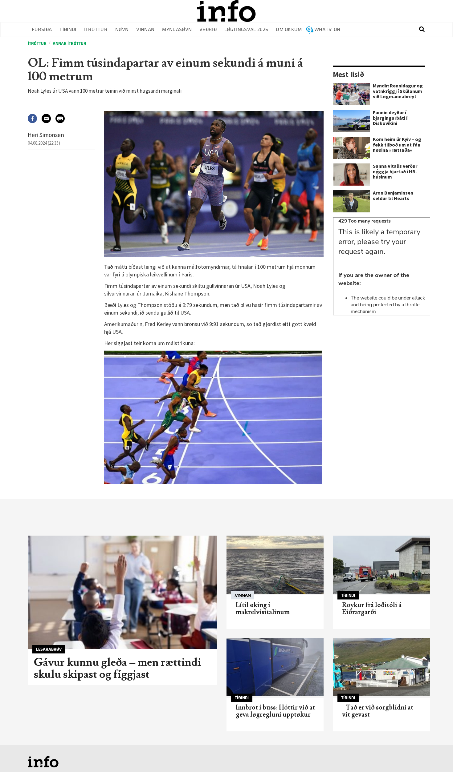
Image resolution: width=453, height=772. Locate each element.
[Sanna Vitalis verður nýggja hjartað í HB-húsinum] (351, 174)
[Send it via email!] (48, 118)
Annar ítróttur (69, 43)
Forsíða (42, 29)
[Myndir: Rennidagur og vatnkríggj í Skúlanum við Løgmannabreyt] (351, 94)
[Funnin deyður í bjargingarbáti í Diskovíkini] (351, 121)
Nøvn (122, 29)
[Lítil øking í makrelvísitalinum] (275, 565)
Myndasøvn (177, 29)
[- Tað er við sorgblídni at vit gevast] (381, 667)
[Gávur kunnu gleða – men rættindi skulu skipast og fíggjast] (122, 592)
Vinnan (145, 29)
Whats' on (327, 29)
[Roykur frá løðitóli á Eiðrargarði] (381, 565)
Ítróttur (96, 29)
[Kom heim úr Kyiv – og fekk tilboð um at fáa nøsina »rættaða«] (351, 148)
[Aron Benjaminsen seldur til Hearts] (351, 201)
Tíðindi (67, 29)
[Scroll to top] (436, 755)
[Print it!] (62, 118)
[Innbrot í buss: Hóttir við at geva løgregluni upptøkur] (275, 667)
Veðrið (208, 29)
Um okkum (289, 29)
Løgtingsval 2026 (246, 29)
